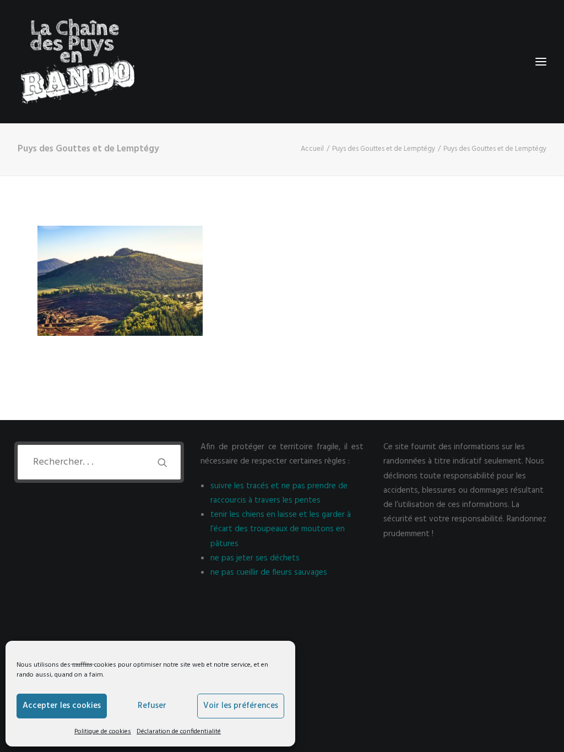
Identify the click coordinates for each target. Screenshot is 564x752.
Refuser (152, 705)
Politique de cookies (102, 731)
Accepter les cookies (62, 705)
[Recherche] (99, 462)
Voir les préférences (240, 705)
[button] (162, 462)
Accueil (312, 149)
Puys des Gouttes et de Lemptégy (383, 149)
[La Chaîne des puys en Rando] (77, 61)
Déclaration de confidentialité (179, 731)
